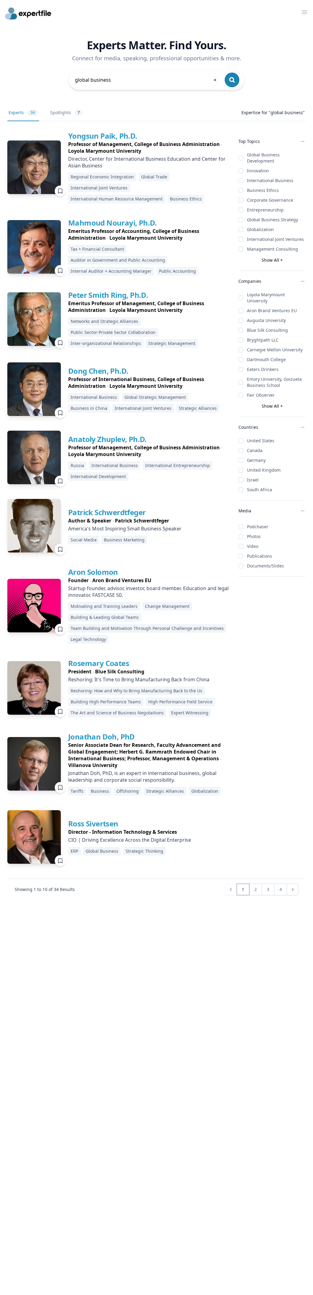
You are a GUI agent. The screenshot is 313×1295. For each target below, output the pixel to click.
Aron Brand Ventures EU (272, 310)
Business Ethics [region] (186, 199)
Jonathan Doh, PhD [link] (101, 737)
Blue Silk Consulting (267, 330)
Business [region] (100, 791)
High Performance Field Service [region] (180, 702)
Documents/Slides (265, 566)
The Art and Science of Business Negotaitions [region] (117, 713)
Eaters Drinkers (262, 369)
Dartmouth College (266, 359)
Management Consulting (272, 249)
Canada (255, 450)
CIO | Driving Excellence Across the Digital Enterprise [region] (129, 840)
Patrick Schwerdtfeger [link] (106, 512)
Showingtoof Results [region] (45, 889)
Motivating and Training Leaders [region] (104, 606)
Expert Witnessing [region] (189, 713)
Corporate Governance (270, 200)
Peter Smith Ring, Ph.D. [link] (108, 295)
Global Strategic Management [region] (155, 397)
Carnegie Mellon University (275, 350)
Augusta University (266, 320)
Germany (256, 460)
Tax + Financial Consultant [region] (97, 249)
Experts (22, 112)
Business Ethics (263, 190)
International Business (270, 180)
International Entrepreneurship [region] (177, 465)
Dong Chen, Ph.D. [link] (98, 371)
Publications (259, 556)
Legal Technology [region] (88, 639)
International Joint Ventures (275, 239)
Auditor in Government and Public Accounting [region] (118, 260)
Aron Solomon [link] (93, 572)
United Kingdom (264, 470)
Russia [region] (77, 465)
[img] (34, 167)
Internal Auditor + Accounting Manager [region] (111, 271)
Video (252, 546)
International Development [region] (98, 476)
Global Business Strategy (272, 220)
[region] (148, 147)
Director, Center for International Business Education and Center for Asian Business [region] (147, 162)
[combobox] (146, 80)
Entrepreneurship (265, 210)
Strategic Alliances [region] (198, 408)
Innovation (258, 171)
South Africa (259, 489)
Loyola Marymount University (266, 298)
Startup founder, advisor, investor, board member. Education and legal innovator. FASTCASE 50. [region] (148, 591)
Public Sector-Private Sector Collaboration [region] (113, 332)
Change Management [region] (167, 606)
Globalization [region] (204, 791)
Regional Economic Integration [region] (102, 177)
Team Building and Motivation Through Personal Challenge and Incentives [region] (147, 628)
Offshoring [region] (127, 791)
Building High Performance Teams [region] (106, 702)
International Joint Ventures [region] (99, 188)
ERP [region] (74, 851)
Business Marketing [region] (124, 540)
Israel (253, 480)
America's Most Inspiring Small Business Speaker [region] (125, 528)
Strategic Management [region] (171, 343)
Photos (254, 536)
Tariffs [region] (77, 791)
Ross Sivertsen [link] (93, 823)
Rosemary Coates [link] (98, 663)
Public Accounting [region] (177, 271)
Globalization (260, 229)
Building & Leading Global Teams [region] (105, 617)
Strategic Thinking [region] (144, 851)
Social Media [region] (84, 540)
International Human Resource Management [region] (117, 199)
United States (260, 441)
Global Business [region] (102, 851)
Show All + (272, 260)
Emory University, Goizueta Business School (274, 382)
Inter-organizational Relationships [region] (106, 343)
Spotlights (65, 112)
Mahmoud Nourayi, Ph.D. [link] (112, 223)
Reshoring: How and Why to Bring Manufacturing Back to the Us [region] (136, 691)
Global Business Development (263, 158)
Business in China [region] (89, 408)
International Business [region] (94, 397)
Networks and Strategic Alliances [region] (104, 321)
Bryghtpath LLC (262, 340)
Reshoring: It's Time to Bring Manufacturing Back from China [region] (138, 679)
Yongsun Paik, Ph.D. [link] (102, 136)
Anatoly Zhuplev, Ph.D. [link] (107, 439)
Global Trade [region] (154, 177)
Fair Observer (261, 395)
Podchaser (257, 527)
